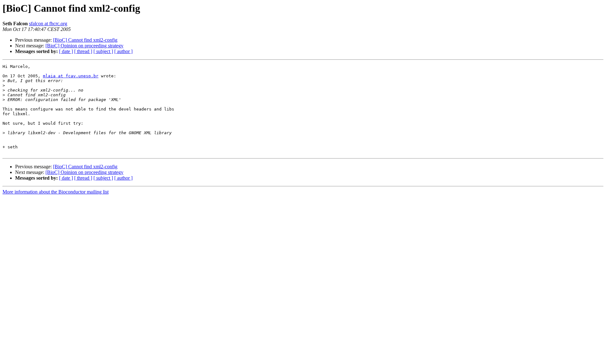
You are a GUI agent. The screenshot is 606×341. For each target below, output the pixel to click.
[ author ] (123, 51)
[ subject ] (103, 51)
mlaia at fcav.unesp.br (70, 76)
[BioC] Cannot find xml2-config (85, 40)
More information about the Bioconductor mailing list (56, 191)
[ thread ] (83, 51)
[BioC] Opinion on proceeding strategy (84, 45)
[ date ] (66, 51)
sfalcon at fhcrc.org (48, 23)
